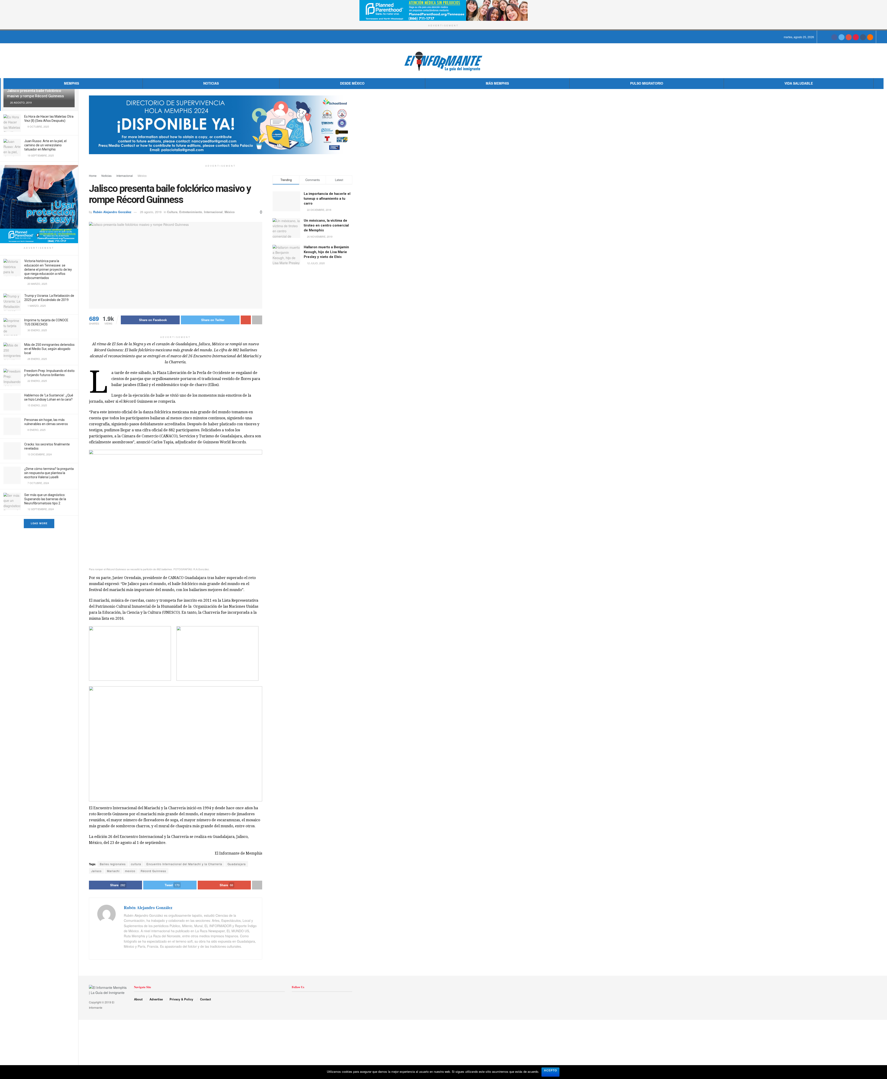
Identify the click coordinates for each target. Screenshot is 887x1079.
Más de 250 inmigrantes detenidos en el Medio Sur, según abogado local (49, 349)
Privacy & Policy (181, 999)
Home (93, 176)
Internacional (124, 176)
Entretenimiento (190, 212)
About (138, 999)
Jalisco (96, 871)
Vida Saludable (798, 83)
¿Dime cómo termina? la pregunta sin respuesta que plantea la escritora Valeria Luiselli (49, 473)
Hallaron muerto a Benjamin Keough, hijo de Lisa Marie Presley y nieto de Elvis (326, 252)
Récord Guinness (153, 871)
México (142, 176)
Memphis (71, 83)
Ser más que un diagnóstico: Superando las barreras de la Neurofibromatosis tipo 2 (45, 499)
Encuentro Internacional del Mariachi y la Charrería (184, 864)
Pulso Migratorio (646, 83)
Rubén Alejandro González (112, 212)
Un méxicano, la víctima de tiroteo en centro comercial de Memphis (326, 225)
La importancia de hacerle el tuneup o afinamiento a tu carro (327, 198)
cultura (136, 864)
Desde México (352, 83)
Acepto (550, 1070)
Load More (39, 523)
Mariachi (113, 871)
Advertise (156, 999)
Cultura (172, 212)
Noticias (211, 83)
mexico (130, 871)
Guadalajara (237, 864)
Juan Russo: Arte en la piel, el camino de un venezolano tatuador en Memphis (45, 145)
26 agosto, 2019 (150, 212)
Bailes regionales (113, 864)
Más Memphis (497, 83)
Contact (205, 999)
